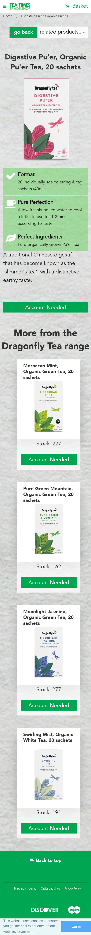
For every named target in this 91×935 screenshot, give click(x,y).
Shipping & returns (25, 888)
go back (23, 32)
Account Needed (45, 307)
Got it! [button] (76, 926)
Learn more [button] (25, 932)
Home (7, 16)
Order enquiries (50, 888)
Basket (79, 6)
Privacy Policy (73, 888)
